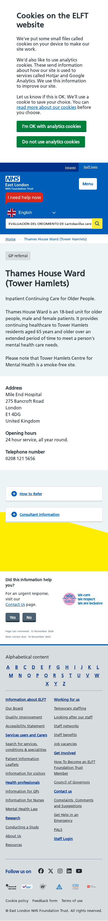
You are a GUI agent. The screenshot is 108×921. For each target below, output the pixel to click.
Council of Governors (72, 782)
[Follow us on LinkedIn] (69, 871)
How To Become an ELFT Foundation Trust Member (74, 767)
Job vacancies (65, 744)
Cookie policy (17, 900)
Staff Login (63, 838)
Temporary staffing (70, 708)
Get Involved (65, 753)
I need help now (24, 197)
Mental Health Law (22, 809)
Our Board (14, 708)
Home (11, 239)
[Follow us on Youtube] (79, 871)
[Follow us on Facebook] (41, 871)
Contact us (63, 791)
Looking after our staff (73, 717)
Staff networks (66, 726)
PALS (58, 829)
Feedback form (45, 900)
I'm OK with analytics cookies (51, 126)
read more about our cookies (46, 107)
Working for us (66, 699)
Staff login (90, 167)
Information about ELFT (26, 699)
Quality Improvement (24, 717)
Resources (14, 844)
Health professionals (23, 782)
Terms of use (72, 900)
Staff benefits (65, 734)
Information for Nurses (25, 800)
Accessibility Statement (25, 726)
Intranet (70, 167)
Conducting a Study (22, 827)
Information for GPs (22, 791)
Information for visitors (25, 773)
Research (13, 818)
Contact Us (15, 604)
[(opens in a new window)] (60, 871)
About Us (13, 836)
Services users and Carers (26, 735)
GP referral (18, 255)
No (29, 617)
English (24, 212)
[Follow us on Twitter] (50, 871)
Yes (13, 617)
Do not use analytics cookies (50, 141)
